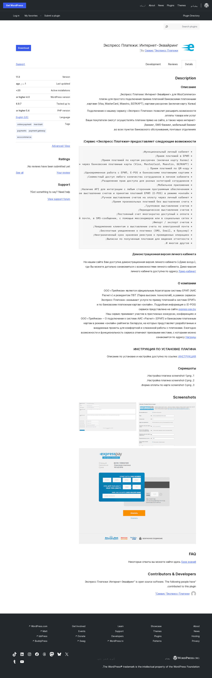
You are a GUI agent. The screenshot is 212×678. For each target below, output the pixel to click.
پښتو (167, 658)
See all (19, 172)
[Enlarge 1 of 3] (191, 406)
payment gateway (37, 131)
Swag (81, 641)
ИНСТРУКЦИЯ (187, 356)
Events (81, 631)
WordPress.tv (115, 641)
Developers (117, 636)
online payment (24, 124)
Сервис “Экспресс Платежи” (159, 50)
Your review (63, 172)
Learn (121, 626)
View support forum (59, 199)
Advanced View (61, 145)
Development (153, 64)
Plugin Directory (191, 15)
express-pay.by (187, 309)
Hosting (196, 636)
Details (189, 64)
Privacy (196, 641)
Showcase (156, 626)
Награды (190, 337)
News (197, 631)
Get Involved (78, 626)
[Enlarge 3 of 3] (191, 452)
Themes (157, 631)
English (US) (22, 117)
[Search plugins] (167, 26)
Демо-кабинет (187, 271)
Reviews (173, 64)
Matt (43, 631)
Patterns (157, 641)
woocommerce (24, 137)
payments (21, 131)
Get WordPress (14, 5)
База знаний (188, 561)
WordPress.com (38, 626)
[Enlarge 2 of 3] (132, 406)
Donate (80, 636)
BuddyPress (39, 641)
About (196, 626)
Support (20, 64)
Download (23, 48)
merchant (38, 124)
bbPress (41, 636)
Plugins (158, 636)
